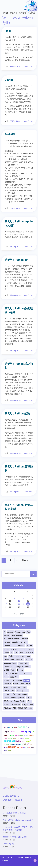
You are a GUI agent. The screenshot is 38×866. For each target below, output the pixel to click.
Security (20, 691)
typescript (8, 744)
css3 (12, 727)
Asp (28, 632)
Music (27, 667)
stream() (28, 741)
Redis (6, 687)
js (33, 731)
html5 (12, 732)
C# (21, 642)
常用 (18, 747)
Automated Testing (11, 639)
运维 (30, 708)
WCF (21, 744)
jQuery (28, 731)
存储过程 (12, 747)
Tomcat (7, 705)
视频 (9, 750)
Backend (24, 639)
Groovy (30, 649)
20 (19, 604)
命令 (5, 747)
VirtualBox (16, 744)
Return (27, 738)
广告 (21, 747)
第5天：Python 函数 (17, 413)
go (25, 649)
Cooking (7, 646)
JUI (9, 735)
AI (4, 632)
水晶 (32, 747)
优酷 (24, 744)
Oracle (22, 673)
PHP (5, 677)
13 (19, 601)
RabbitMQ (7, 684)
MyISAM (21, 735)
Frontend (14, 649)
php (18, 738)
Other (29, 673)
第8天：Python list (16, 259)
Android (10, 632)
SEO (26, 691)
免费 (28, 744)
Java (21, 653)
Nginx (13, 670)
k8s (5, 656)
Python (27, 680)
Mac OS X (20, 660)
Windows (7, 708)
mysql (26, 735)
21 (23, 604)
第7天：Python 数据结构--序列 (19, 310)
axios (6, 727)
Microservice (9, 667)
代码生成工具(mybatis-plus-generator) (18, 820)
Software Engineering (19, 694)
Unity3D (25, 705)
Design (29, 646)
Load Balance (9, 660)
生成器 (5, 750)
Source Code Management (14, 698)
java (22, 731)
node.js (10, 738)
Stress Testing (20, 701)
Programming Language (13, 680)
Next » (25, 560)
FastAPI (10, 134)
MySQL (6, 670)
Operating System (11, 673)
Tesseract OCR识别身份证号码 (15, 837)
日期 (26, 747)
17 (6, 604)
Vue (31, 705)
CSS (13, 646)
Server (6, 694)
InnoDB (18, 732)
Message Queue (10, 663)
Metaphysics (24, 663)
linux (12, 735)
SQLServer (8, 701)
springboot (9, 741)
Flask (8, 31)
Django (9, 79)
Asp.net (7, 635)
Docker (6, 649)
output (14, 738)
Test (29, 701)
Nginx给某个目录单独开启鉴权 (15, 813)
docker (22, 727)
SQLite (29, 698)
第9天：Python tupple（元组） (19, 223)
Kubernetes (19, 656)
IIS (12, 653)
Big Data (7, 642)
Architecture (20, 632)
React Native (25, 684)
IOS (16, 653)
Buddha (15, 642)
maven (16, 735)
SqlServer (19, 741)
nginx (6, 738)
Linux (28, 656)
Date (15, 727)
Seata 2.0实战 (8, 844)
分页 (31, 744)
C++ (25, 642)
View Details (28, 67)
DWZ (28, 727)
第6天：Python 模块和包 (19, 365)
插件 (24, 747)
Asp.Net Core (17, 635)
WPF (14, 708)
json (5, 735)
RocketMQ (22, 687)
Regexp (13, 687)
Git (21, 649)
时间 (29, 747)
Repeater (22, 738)
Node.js (20, 670)
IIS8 (15, 732)
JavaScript (29, 653)
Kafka (11, 656)
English (6, 732)
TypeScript (16, 705)
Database (21, 646)
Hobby (6, 653)
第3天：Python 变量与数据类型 (19, 507)
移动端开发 (22, 708)
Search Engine (9, 691)
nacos (31, 735)
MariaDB (29, 660)
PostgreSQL (13, 677)
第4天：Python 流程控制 (19, 468)
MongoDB (19, 667)
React (15, 684)
